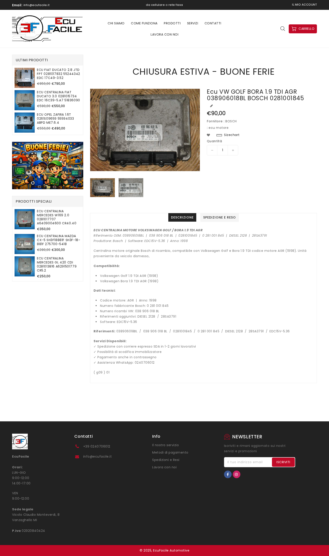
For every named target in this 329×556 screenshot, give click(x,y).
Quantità (214, 141)
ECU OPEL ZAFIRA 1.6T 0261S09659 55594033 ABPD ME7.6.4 (55, 118)
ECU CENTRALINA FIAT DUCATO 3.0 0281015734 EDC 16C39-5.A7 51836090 (58, 96)
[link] (47, 165)
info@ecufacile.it (97, 456)
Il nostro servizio (165, 445)
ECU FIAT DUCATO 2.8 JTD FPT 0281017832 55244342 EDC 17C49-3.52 (58, 74)
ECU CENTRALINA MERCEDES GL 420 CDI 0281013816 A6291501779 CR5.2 (57, 264)
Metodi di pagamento (170, 452)
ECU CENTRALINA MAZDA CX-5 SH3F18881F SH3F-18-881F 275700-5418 (58, 240)
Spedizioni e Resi (165, 460)
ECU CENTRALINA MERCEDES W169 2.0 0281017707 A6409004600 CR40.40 (56, 217)
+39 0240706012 (96, 446)
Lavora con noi (164, 467)
